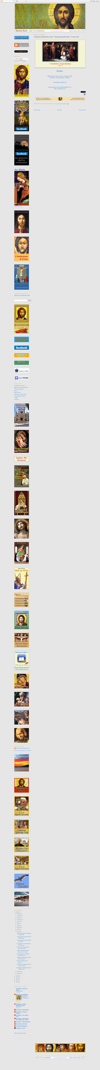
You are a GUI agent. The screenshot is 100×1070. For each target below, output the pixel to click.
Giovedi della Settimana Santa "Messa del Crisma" (23, 947)
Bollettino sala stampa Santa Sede (21, 387)
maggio (18, 927)
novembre (19, 915)
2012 (17, 976)
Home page (59, 110)
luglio (18, 923)
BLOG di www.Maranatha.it (23, 748)
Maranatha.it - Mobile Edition (22, 1009)
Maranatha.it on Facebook (21, 1024)
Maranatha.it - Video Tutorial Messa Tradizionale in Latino (22, 1019)
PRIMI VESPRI (51, 76)
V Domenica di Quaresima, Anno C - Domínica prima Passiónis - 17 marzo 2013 (56, 37)
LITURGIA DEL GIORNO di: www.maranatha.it (25, 997)
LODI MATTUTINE (68, 76)
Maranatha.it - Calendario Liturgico (21, 1012)
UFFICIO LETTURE (59, 76)
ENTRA (60, 71)
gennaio (18, 973)
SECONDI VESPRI (60, 77)
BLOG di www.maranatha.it (22, 994)
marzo (18, 931)
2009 (17, 982)
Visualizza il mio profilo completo (22, 750)
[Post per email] (67, 103)
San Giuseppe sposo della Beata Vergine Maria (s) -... (23, 954)
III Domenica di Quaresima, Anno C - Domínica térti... (24, 968)
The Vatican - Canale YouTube (20, 394)
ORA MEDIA (52, 77)
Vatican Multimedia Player (19, 396)
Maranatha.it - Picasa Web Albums (21, 989)
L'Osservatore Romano (18, 389)
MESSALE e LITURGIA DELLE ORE (22, 295)
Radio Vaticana (17, 392)
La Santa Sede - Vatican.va (19, 385)
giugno (18, 925)
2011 (17, 978)
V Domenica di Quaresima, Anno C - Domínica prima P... (24, 958)
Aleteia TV (16, 399)
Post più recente (37, 110)
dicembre (19, 913)
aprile (18, 929)
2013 (17, 912)
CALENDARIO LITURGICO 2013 (60, 82)
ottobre (18, 917)
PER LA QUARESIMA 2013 (59, 88)
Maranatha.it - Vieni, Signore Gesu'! (22, 1015)
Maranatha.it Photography (21, 1026)
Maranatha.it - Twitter (20, 1028)
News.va (16, 390)
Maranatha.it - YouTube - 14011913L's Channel (21, 1004)
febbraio (19, 971)
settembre (19, 919)
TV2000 (16, 397)
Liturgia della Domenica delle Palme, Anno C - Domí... (23, 951)
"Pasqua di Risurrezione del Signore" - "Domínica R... (24, 934)
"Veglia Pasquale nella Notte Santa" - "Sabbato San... (24, 937)
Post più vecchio (82, 110)
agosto (18, 921)
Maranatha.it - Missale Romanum (23, 1021)
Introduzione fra (19, 1006)
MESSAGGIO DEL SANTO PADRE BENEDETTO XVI (59, 87)
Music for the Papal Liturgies (20, 1033)
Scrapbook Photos (19, 991)
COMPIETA (67, 77)
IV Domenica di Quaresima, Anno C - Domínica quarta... (24, 965)
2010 (17, 980)
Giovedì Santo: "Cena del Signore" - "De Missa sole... (24, 944)
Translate (24, 61)
